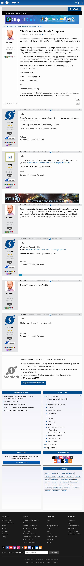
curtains (47, 491)
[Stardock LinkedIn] (66, 461)
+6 (10, 53)
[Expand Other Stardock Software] (46, 427)
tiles (78, 99)
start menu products (68, 473)
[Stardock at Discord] (59, 461)
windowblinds (55, 473)
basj (10, 164)
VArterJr (9, 42)
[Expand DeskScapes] (46, 413)
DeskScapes (5, 531)
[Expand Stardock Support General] (46, 404)
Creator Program (52, 537)
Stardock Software (14, 26)
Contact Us (50, 539)
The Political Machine (29, 534)
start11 (47, 485)
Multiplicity (5, 534)
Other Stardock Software (29, 26)
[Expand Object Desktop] (46, 402)
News (48, 531)
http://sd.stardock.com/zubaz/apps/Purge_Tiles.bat (46, 249)
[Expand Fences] (46, 416)
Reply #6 (23, 315)
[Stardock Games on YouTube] (61, 457)
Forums (49, 542)
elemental (67, 488)
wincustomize (64, 482)
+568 (9, 133)
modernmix (56, 491)
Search (18, 13)
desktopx (54, 482)
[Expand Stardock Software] (44, 396)
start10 (47, 482)
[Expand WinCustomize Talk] (46, 438)
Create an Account (73, 526)
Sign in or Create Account (33, 383)
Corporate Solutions (8, 523)
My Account (71, 523)
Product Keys (72, 528)
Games (25, 516)
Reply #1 (23, 110)
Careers (49, 528)
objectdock (61, 476)
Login (24, 13)
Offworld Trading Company (31, 537)
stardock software (50, 476)
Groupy (4, 537)
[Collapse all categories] (80, 396)
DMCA (49, 562)
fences (47, 473)
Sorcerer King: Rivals (29, 542)
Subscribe (53, 553)
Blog (48, 523)
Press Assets (50, 534)
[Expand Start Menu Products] (46, 435)
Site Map (55, 562)
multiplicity (70, 476)
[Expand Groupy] (46, 418)
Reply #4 (23, 239)
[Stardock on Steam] (72, 457)
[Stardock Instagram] (68, 457)
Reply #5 (23, 281)
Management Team (52, 526)
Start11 (4, 526)
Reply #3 (23, 205)
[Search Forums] (82, 3)
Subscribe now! (21, 462)
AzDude (9, 122)
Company (50, 516)
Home (5, 26)
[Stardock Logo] (11, 2)
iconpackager (74, 482)
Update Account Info (74, 534)
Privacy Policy (30, 562)
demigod (70, 485)
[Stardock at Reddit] (55, 461)
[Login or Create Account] (76, 3)
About (48, 520)
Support (71, 516)
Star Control (26, 531)
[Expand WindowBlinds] (46, 441)
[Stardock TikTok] (62, 461)
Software (5, 516)
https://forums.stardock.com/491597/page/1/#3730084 (48, 163)
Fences (4, 528)
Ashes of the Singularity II (31, 520)
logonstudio (76, 488)
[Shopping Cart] (79, 3)
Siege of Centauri (28, 539)
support (64, 491)
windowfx (48, 488)
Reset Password (73, 531)
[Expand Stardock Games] (44, 444)
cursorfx (62, 485)
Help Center (71, 520)
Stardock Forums (50, 34)
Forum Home (10, 13)
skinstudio (55, 485)
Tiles (41, 26)
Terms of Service (40, 562)
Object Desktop (6, 520)
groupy (78, 476)
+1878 (10, 175)
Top (79, 109)
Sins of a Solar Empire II (30, 528)
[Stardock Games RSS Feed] (70, 461)
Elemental (26, 523)
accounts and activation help (69, 479)
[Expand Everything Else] (44, 447)
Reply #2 (23, 152)
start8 (47, 479)
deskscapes (54, 479)
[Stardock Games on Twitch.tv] (64, 457)
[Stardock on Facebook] (57, 457)
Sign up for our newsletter (12, 553)
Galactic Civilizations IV (30, 526)
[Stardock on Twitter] (53, 457)
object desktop (57, 488)
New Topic (74, 9)
